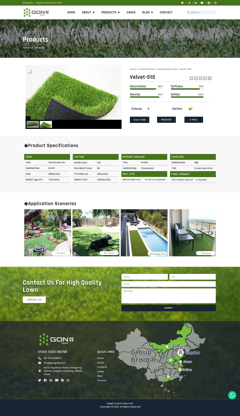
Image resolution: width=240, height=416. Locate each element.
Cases (131, 12)
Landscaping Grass (167, 69)
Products (102, 367)
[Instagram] (68, 380)
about (86, 12)
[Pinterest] (62, 380)
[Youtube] (56, 380)
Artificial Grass (146, 69)
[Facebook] (45, 380)
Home (133, 69)
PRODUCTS (108, 12)
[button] (191, 78)
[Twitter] (39, 380)
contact (101, 380)
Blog (146, 12)
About (100, 362)
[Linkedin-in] (50, 380)
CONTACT (166, 12)
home (71, 12)
